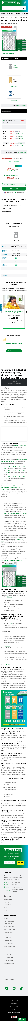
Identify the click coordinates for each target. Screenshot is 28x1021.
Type (18, 13)
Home (2, 17)
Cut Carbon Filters (9, 963)
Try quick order (22, 152)
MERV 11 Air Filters (9, 923)
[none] (14, 72)
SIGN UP (20, 862)
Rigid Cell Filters (8, 943)
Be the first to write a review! (14, 350)
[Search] (23, 8)
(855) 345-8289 (16, 882)
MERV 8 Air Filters (9, 921)
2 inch (15, 17)
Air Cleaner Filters (8, 957)
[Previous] (2, 312)
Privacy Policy (14, 1006)
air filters (9, 17)
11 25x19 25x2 (23, 17)
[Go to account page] (18, 3)
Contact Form (7, 904)
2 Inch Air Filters (8, 935)
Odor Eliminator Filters (10, 929)
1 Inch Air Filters (8, 932)
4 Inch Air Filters (8, 937)
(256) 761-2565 (16, 884)
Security (14, 1009)
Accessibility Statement (14, 1012)
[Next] (26, 312)
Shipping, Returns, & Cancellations (13, 902)
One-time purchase (12, 175)
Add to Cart (14, 188)
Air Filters (6, 918)
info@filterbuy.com (17, 887)
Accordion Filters (8, 954)
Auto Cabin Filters (9, 952)
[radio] (14, 66)
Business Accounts (9, 979)
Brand (13, 13)
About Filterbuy (8, 899)
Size (8, 13)
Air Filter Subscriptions (10, 974)
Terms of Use (14, 1003)
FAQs (5, 907)
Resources (6, 976)
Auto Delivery (10, 166)
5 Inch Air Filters (8, 940)
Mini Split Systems (9, 966)
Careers (6, 910)
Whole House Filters (9, 946)
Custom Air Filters (9, 949)
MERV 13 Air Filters (9, 926)
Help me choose (21, 105)
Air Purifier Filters (8, 960)
